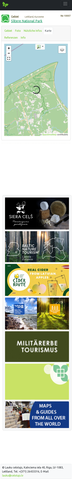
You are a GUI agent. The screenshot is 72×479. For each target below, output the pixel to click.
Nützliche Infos (33, 30)
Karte (48, 30)
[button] (8, 48)
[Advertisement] (36, 169)
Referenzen (11, 37)
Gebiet (8, 30)
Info (23, 37)
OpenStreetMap (49, 134)
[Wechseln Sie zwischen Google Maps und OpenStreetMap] (40, 47)
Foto (18, 30)
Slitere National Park (26, 21)
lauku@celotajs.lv (12, 475)
